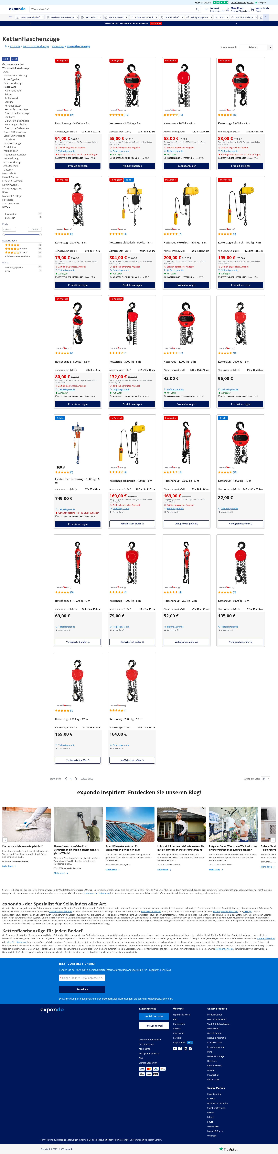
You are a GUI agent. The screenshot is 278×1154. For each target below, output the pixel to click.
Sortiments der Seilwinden (97, 893)
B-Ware (6, 207)
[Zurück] (65, 778)
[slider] (4, 235)
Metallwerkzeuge (12, 162)
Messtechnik (9, 173)
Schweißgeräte (11, 79)
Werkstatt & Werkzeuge (15, 68)
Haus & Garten (10, 177)
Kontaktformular (154, 1016)
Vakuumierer (10, 150)
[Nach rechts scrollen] (242, 23)
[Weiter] (76, 778)
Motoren (8, 169)
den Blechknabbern (16, 942)
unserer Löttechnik (266, 938)
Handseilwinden (13, 90)
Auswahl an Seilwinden (60, 911)
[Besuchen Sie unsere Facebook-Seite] (180, 1049)
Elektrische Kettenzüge (17, 113)
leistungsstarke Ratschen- (225, 911)
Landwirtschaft (10, 184)
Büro (5, 192)
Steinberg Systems (224, 948)
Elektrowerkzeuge (13, 83)
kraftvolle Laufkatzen (151, 911)
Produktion (9, 147)
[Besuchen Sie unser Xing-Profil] (190, 1049)
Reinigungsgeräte (11, 188)
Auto (6, 71)
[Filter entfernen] (8, 59)
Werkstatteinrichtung (15, 75)
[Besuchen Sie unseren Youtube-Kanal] (175, 1049)
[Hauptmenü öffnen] (10, 17)
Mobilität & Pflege (12, 196)
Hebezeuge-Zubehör (16, 124)
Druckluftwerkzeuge (14, 135)
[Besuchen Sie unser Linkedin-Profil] (185, 1049)
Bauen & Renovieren (14, 132)
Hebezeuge (9, 86)
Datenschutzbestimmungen (117, 998)
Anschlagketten (13, 105)
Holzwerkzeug (11, 158)
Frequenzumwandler (14, 154)
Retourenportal (154, 1025)
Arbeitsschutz (10, 165)
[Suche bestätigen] (197, 9)
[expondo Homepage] (6, 46)
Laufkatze (10, 117)
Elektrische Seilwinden (17, 120)
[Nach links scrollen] (36, 23)
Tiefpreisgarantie (66, 151)
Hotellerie (7, 199)
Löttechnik (9, 139)
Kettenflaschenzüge (16, 109)
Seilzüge (9, 102)
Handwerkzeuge (12, 143)
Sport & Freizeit (10, 203)
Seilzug (8, 94)
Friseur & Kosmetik (12, 181)
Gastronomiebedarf (13, 64)
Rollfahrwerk (11, 98)
